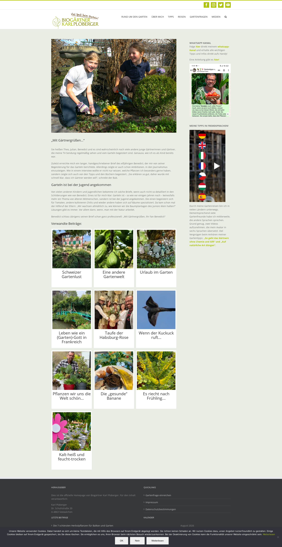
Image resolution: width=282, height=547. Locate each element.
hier (198, 46)
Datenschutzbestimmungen (161, 509)
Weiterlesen (269, 534)
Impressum (152, 502)
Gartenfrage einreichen (158, 495)
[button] (226, 16)
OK (121, 540)
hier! (217, 59)
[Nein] (278, 537)
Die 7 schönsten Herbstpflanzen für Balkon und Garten (83, 525)
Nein (137, 540)
